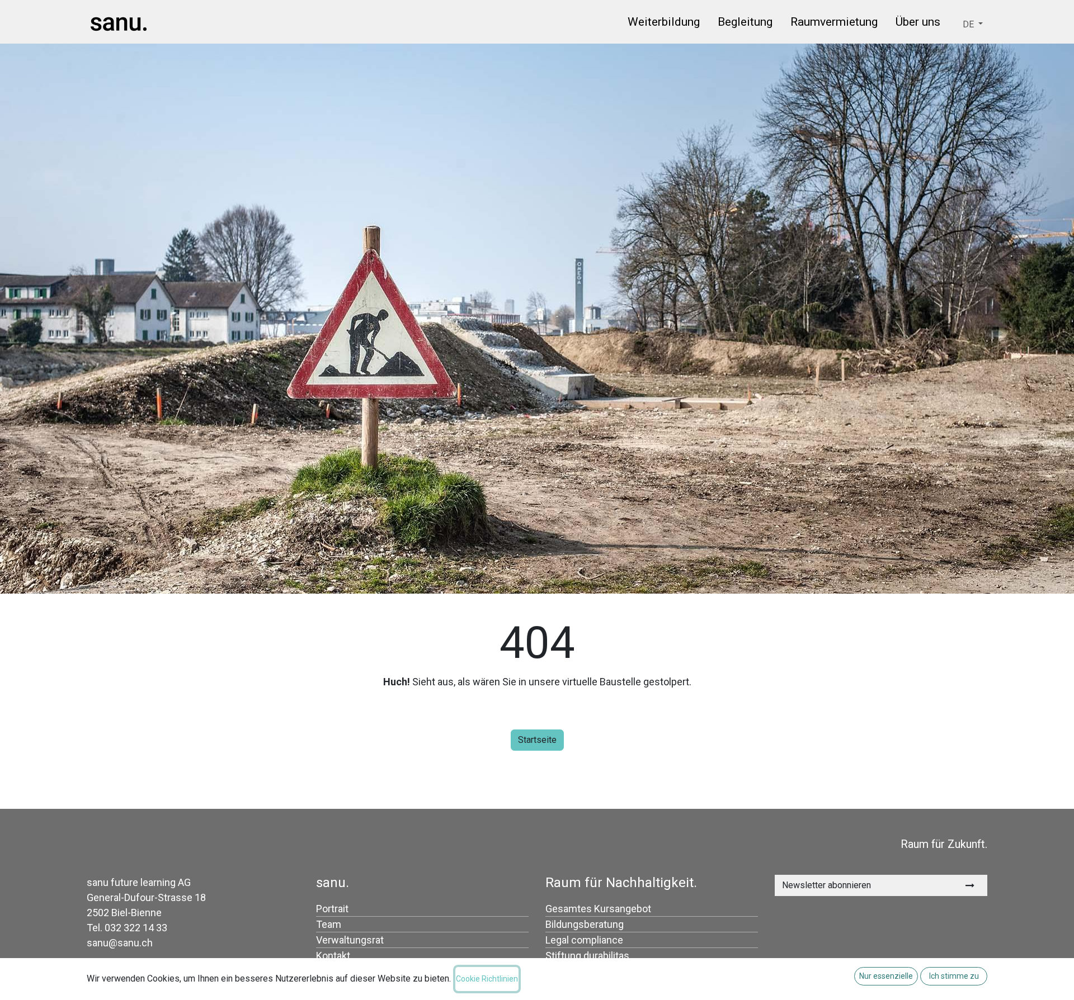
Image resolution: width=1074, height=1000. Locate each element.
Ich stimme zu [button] (954, 975)
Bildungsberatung (584, 924)
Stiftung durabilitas (587, 955)
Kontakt (333, 955)
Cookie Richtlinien (487, 978)
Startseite (537, 739)
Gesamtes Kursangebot (598, 908)
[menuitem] (663, 24)
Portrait (332, 908)
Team (328, 924)
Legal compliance (584, 940)
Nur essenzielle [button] (886, 975)
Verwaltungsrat (350, 940)
